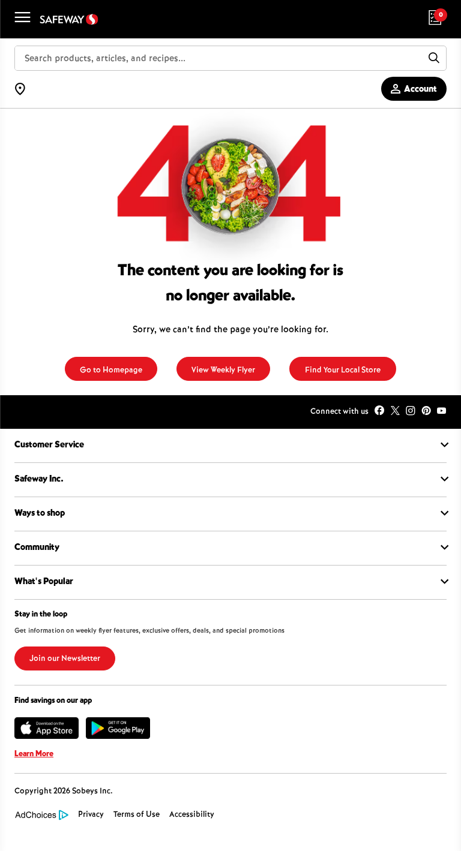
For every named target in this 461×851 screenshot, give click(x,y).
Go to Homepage (111, 370)
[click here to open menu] (19, 19)
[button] (426, 819)
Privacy (91, 815)
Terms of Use (136, 815)
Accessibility (191, 815)
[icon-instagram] (410, 412)
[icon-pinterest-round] (426, 412)
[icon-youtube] (442, 412)
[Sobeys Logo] (69, 19)
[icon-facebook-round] (379, 412)
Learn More (33, 754)
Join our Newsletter (64, 659)
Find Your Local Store (343, 370)
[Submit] (434, 58)
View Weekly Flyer (223, 370)
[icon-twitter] (395, 412)
